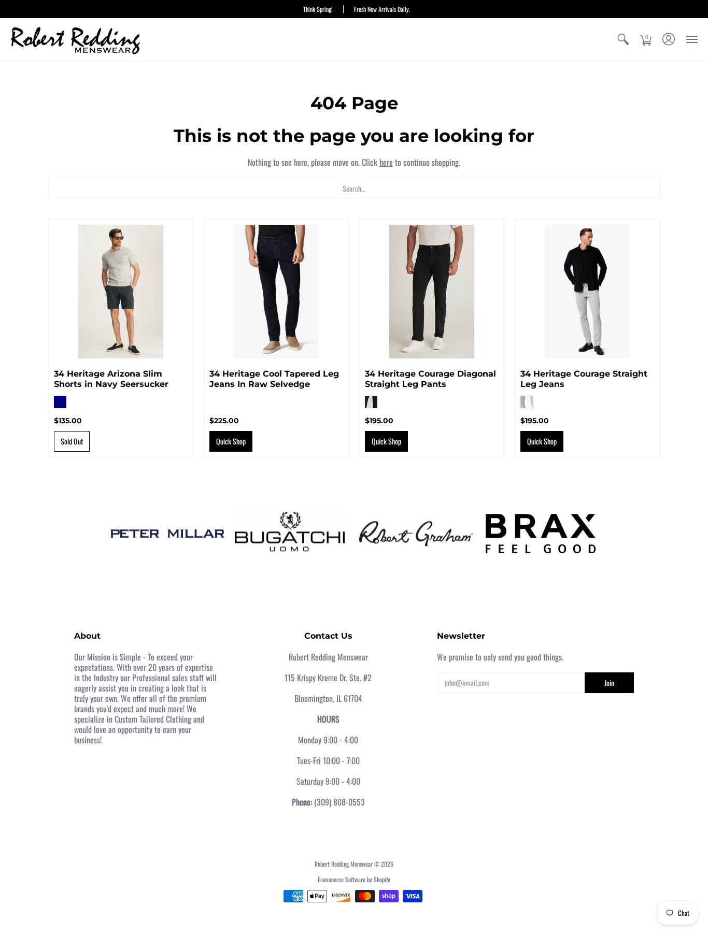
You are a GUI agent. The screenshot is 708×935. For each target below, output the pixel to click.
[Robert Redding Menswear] (75, 39)
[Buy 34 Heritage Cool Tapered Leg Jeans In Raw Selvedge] (276, 291)
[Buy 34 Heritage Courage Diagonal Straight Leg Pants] (432, 291)
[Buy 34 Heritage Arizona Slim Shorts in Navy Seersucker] (121, 291)
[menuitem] (623, 39)
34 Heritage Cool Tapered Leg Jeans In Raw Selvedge (274, 379)
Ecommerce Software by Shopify (354, 879)
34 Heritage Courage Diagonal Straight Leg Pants (430, 379)
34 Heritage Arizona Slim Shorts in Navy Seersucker (111, 379)
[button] (623, 39)
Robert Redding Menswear (344, 863)
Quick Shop (231, 441)
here (386, 162)
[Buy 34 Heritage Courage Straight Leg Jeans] (587, 291)
